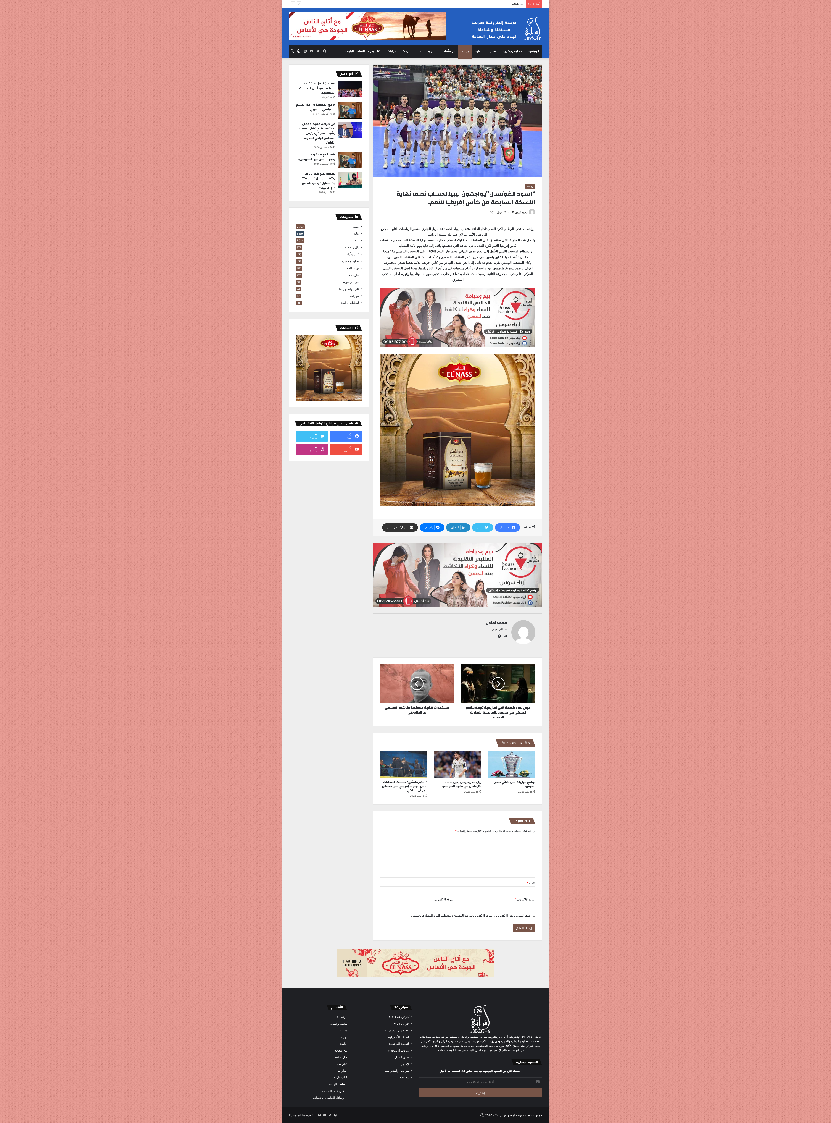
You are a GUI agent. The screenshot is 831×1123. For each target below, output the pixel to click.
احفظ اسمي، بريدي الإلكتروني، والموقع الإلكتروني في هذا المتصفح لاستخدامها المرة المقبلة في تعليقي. (471, 915)
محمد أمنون (521, 212)
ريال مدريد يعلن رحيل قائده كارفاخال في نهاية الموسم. (461, 784)
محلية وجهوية (512, 51)
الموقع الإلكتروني (444, 899)
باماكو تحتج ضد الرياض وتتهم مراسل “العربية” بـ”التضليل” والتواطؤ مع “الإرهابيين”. (318, 181)
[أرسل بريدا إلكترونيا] (513, 212)
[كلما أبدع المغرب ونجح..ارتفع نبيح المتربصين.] (350, 160)
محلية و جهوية (351, 261)
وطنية (492, 51)
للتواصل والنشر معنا (397, 1070)
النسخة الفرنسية (399, 1043)
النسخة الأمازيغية (399, 1037)
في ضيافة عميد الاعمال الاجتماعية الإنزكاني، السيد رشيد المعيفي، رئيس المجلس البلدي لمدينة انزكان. (317, 133)
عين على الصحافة (333, 1091)
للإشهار (405, 1064)
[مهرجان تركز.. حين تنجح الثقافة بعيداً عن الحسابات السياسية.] (350, 89)
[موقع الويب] (504, 636)
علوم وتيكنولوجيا (349, 289)
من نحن (404, 1077)
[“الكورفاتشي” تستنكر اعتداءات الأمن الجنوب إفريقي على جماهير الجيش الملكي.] (403, 764)
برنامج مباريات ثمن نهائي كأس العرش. (514, 784)
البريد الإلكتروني (524, 899)
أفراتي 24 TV (401, 1023)
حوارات (391, 51)
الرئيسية (533, 51)
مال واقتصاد (427, 51)
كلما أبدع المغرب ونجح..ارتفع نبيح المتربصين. (316, 157)
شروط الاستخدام (399, 1050)
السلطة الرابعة (355, 51)
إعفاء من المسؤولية (397, 1030)
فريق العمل (402, 1057)
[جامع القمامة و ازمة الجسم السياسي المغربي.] (350, 110)
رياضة (465, 51)
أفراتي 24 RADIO (398, 1017)
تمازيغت (408, 51)
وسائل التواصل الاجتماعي (328, 1097)
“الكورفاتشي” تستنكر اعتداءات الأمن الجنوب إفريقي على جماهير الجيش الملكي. (404, 786)
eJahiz (310, 1115)
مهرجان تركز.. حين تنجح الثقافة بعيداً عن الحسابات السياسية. (317, 88)
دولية (478, 51)
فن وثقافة (448, 51)
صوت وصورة (351, 282)
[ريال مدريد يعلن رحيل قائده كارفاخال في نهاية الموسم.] (457, 764)
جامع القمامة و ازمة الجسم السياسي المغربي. (315, 107)
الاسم (531, 883)
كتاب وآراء (374, 51)
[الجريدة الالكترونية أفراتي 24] (502, 28)
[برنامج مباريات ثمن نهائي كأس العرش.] (511, 764)
